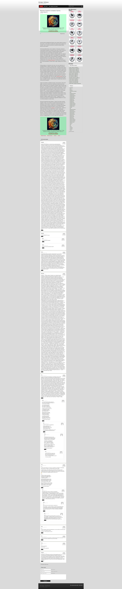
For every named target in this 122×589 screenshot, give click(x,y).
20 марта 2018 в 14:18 (45, 423)
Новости (71, 123)
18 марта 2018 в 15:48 (43, 375)
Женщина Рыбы (72, 102)
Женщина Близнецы (73, 93)
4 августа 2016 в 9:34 (44, 239)
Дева (70, 92)
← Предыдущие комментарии (44, 564)
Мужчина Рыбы (72, 118)
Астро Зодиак (43, 2)
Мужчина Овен (72, 116)
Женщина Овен (72, 100)
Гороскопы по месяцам (73, 91)
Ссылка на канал (53, 31)
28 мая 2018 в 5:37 (44, 490)
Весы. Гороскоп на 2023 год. (73, 73)
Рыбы (71, 126)
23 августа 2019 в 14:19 (44, 553)
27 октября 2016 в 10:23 (44, 252)
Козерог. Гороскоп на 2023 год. (74, 69)
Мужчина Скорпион (49, 135)
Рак (70, 125)
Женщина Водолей (72, 95)
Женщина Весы (72, 94)
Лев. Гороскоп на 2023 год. (73, 75)
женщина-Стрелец (59, 76)
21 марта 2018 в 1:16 (46, 434)
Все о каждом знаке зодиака (53, 6)
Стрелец (59, 135)
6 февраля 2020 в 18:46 (45, 245)
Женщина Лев (72, 99)
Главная (41, 6)
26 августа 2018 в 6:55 (44, 536)
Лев (70, 108)
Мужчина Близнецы (73, 109)
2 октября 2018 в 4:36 (43, 543)
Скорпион (55, 135)
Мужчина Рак (72, 117)
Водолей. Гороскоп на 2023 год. (74, 68)
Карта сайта (46, 6)
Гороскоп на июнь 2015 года (73, 82)
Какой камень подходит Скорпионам (75, 83)
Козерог (71, 107)
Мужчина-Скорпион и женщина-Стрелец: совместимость (50, 11)
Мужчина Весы (72, 110)
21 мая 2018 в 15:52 (43, 465)
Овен (70, 124)
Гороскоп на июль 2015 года (73, 81)
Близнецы (71, 87)
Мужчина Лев (72, 115)
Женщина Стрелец (43, 135)
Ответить (42, 230)
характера (53, 107)
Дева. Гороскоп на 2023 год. (73, 74)
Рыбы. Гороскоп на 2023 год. (73, 67)
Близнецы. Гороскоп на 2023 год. (74, 77)
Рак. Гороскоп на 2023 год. (73, 76)
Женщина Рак (72, 101)
